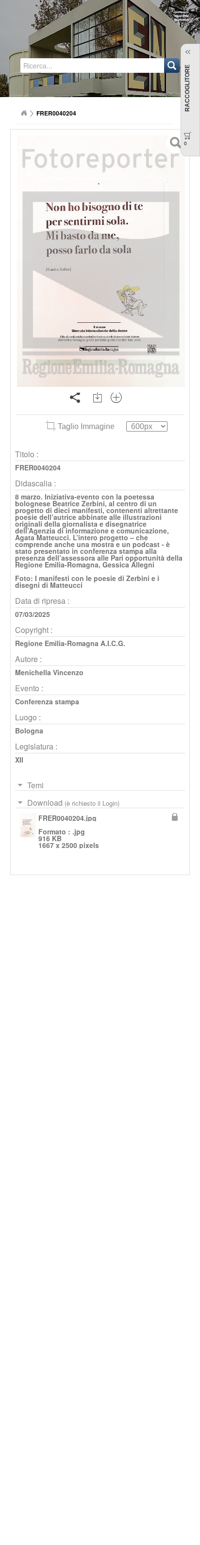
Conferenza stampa (47, 701)
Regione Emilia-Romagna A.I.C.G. (70, 643)
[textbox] (65, 65)
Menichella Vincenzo (49, 672)
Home (24, 113)
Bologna (29, 730)
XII (19, 759)
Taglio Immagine (86, 426)
